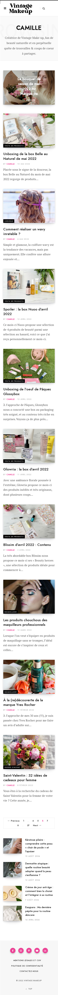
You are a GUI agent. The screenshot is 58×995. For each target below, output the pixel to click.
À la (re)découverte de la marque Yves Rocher (23, 702)
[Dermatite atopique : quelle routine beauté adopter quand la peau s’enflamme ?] (14, 871)
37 (28, 825)
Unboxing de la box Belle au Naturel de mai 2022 (25, 156)
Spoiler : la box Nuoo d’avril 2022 (25, 311)
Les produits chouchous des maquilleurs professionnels (25, 622)
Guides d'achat (12, 767)
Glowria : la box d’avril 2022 (25, 469)
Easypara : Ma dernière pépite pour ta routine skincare (38, 911)
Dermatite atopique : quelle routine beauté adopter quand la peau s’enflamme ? (38, 869)
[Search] (42, 8)
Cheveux (8, 221)
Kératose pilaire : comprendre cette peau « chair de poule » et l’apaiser (38, 845)
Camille (11, 164)
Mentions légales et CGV (27, 960)
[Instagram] (21, 950)
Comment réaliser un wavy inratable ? (24, 231)
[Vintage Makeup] (20, 8)
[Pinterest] (29, 950)
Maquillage (10, 612)
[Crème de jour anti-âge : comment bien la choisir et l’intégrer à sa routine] (14, 893)
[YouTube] (37, 950)
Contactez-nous (29, 971)
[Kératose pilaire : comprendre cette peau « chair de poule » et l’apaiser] (14, 848)
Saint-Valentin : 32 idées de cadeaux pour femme (25, 778)
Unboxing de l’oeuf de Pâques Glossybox (27, 391)
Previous (15, 820)
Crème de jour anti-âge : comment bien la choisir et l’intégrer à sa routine (39, 891)
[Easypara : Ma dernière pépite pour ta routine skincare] (14, 913)
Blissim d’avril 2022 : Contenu (27, 544)
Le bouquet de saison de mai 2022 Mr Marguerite (29, 86)
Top (30, 989)
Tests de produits (14, 146)
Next (35, 825)
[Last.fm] (45, 950)
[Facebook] (12, 950)
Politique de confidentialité (27, 966)
